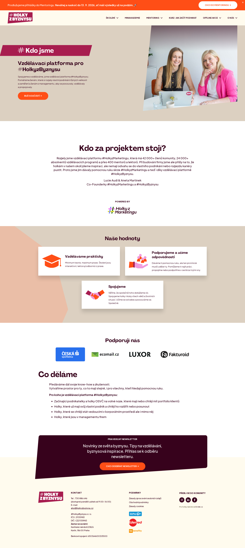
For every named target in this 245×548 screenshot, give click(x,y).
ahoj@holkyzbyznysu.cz (82, 508)
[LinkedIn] (188, 500)
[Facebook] (194, 500)
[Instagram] (181, 500)
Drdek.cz (199, 507)
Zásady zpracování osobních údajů (145, 498)
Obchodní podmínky (139, 502)
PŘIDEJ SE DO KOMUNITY (192, 493)
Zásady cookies (136, 506)
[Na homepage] (20, 17)
